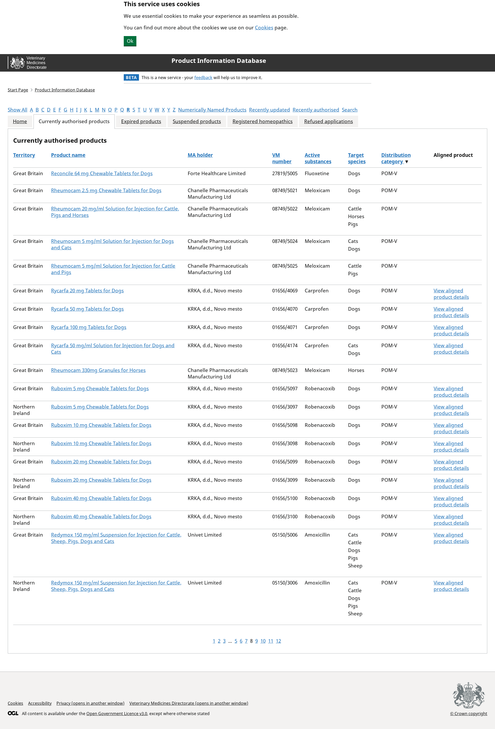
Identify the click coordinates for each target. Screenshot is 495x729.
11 (270, 641)
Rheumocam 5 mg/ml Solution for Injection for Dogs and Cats (112, 244)
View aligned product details (451, 293)
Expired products (141, 121)
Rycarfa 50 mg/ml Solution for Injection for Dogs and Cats (113, 348)
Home (20, 121)
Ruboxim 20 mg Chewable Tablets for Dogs (101, 461)
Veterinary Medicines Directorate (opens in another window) (188, 703)
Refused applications (328, 121)
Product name (68, 155)
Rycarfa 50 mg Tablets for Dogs (87, 309)
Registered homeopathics (263, 121)
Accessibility (40, 703)
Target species (357, 158)
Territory (24, 155)
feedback (203, 77)
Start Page (18, 90)
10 (263, 641)
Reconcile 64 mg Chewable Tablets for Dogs (102, 173)
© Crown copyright (468, 713)
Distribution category (396, 158)
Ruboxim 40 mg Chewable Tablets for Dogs (101, 498)
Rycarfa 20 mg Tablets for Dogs (87, 290)
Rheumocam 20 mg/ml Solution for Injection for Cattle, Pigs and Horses (115, 211)
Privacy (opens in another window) (90, 703)
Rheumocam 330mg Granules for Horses (98, 370)
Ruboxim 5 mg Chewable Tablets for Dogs (100, 388)
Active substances (318, 158)
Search (350, 109)
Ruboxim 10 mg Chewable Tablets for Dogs (101, 425)
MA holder (200, 155)
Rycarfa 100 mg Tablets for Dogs (88, 327)
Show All (17, 109)
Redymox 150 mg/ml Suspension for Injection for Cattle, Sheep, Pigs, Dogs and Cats (116, 538)
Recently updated (269, 109)
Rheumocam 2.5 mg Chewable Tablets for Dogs (106, 190)
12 (278, 641)
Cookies (264, 27)
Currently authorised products (74, 121)
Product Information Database (218, 60)
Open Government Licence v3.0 (116, 713)
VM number (282, 158)
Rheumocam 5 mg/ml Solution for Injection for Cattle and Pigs (113, 269)
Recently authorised (316, 109)
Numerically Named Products (212, 109)
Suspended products (197, 121)
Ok (130, 41)
